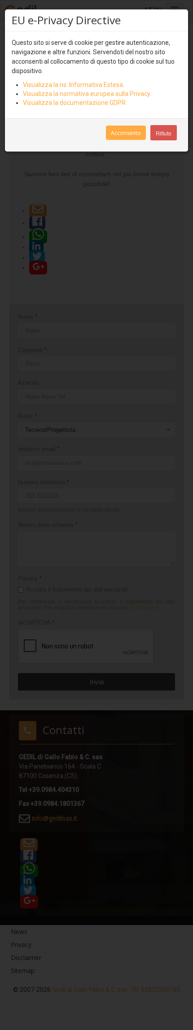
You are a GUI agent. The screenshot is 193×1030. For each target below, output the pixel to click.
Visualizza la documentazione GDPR (74, 102)
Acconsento (126, 133)
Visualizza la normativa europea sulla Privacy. (87, 93)
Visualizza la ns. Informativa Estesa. (73, 84)
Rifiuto (163, 133)
